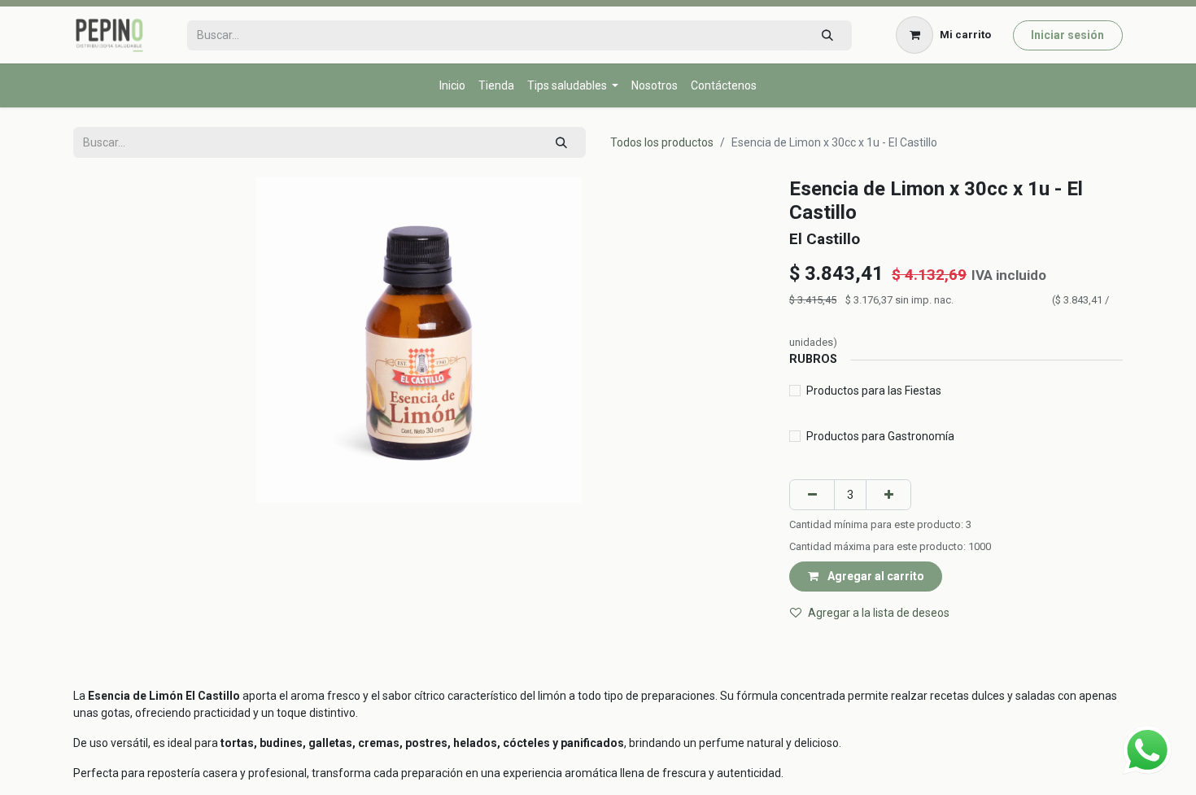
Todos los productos (662, 142)
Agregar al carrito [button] (874, 576)
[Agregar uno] (888, 494)
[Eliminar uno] (812, 494)
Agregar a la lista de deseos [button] (878, 612)
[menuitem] (452, 86)
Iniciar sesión (1067, 34)
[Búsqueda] (827, 35)
